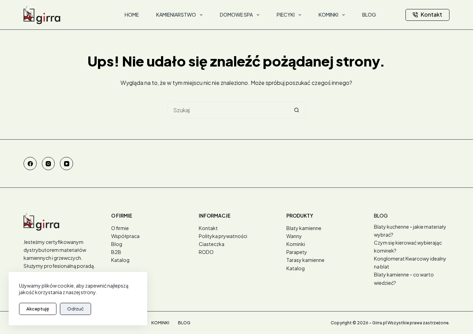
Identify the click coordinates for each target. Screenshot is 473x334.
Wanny (294, 236)
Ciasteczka (211, 244)
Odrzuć (75, 308)
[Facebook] (30, 163)
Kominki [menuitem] (328, 14)
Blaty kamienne (303, 228)
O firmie (120, 228)
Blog (116, 244)
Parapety (296, 252)
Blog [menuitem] (369, 14)
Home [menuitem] (132, 14)
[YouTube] (66, 163)
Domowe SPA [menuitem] (236, 14)
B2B (116, 252)
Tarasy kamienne (305, 260)
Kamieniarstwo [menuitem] (176, 14)
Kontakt (431, 14)
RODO (206, 252)
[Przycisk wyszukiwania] (297, 109)
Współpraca (125, 236)
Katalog (120, 260)
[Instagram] (48, 163)
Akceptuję (37, 308)
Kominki (295, 244)
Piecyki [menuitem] (286, 14)
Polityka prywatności (223, 236)
